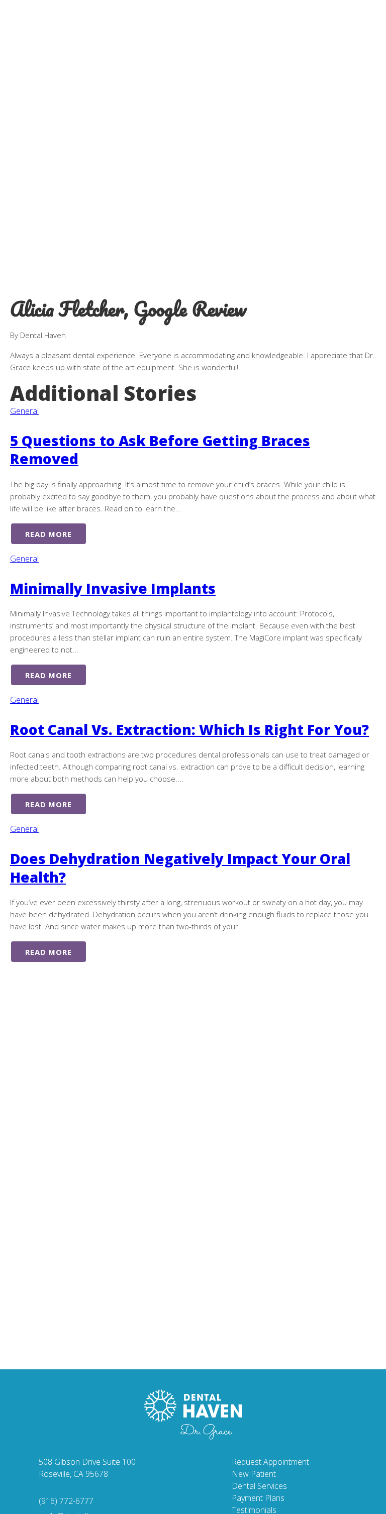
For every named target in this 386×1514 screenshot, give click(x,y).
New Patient (254, 1473)
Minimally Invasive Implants (113, 588)
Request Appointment (270, 1461)
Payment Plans (258, 1497)
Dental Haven (80, 28)
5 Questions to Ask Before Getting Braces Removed (160, 449)
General (24, 410)
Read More (48, 534)
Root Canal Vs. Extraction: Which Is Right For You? (189, 729)
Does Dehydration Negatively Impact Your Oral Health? (180, 867)
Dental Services (259, 1485)
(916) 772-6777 (66, 1500)
